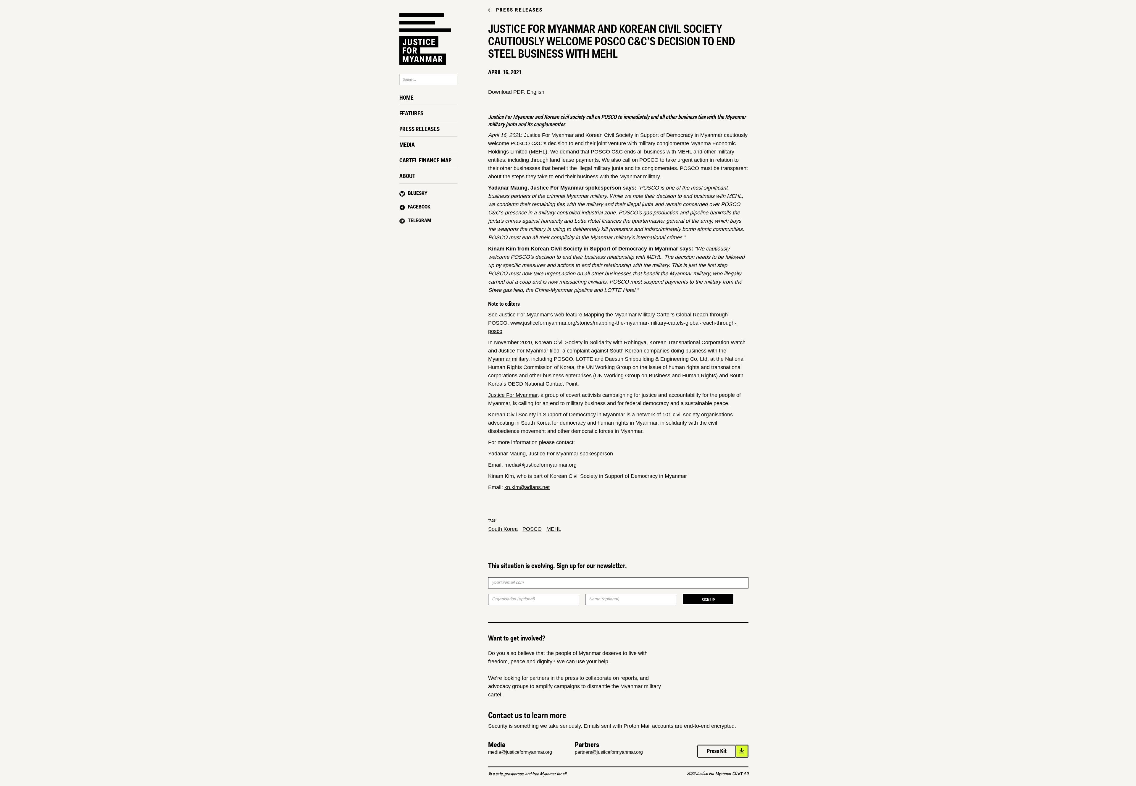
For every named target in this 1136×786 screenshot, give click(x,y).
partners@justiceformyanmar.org (609, 752)
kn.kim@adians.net (527, 487)
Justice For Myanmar (513, 395)
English (535, 92)
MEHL (553, 529)
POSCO (532, 529)
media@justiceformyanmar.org (540, 465)
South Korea (503, 529)
